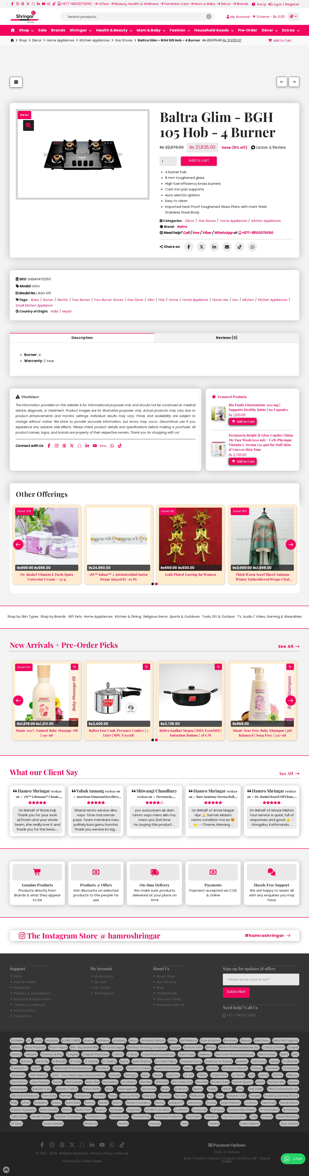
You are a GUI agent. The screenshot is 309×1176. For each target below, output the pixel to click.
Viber (207, 232)
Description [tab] (82, 337)
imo (196, 232)
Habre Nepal (92, 1161)
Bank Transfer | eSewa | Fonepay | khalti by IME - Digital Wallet (227, 1160)
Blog (160, 987)
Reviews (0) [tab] (227, 337)
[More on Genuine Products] (37, 872)
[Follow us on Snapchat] (33, 3)
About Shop (166, 976)
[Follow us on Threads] (22, 3)
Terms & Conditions (29, 1005)
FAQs (18, 976)
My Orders (102, 987)
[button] (268, 16)
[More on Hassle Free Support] (272, 872)
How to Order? (25, 982)
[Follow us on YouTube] (43, 3)
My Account (103, 976)
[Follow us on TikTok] (54, 3)
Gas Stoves (124, 40)
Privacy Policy (24, 1010)
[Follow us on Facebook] (12, 3)
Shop (23, 40)
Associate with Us (170, 1005)
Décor (37, 40)
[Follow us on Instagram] (17, 3)
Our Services (166, 982)
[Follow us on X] (28, 3)
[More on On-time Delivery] (154, 872)
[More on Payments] (213, 872)
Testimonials (167, 993)
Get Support (104, 993)
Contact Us (23, 1016)
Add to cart (199, 160)
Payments (22, 987)
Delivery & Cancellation (32, 993)
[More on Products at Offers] (96, 872)
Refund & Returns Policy (32, 999)
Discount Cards (169, 999)
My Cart (100, 982)
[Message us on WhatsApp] (48, 3)
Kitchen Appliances (95, 40)
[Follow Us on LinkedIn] (38, 3)
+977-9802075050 (257, 232)
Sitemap (122, 1153)
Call (186, 232)
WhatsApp (223, 232)
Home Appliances (60, 40)
